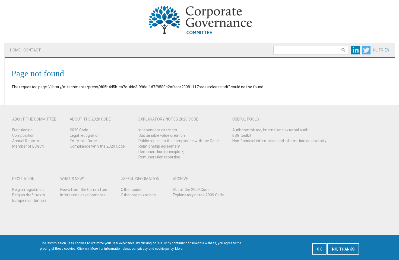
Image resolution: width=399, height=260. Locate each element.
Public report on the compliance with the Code (178, 141)
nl (375, 50)
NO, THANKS (343, 249)
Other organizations (138, 195)
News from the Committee (83, 189)
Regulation (23, 179)
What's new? (72, 179)
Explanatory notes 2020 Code (168, 119)
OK (319, 249)
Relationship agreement (159, 146)
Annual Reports (25, 141)
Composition (23, 135)
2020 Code (79, 130)
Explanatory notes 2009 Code (198, 195)
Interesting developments (83, 195)
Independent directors (157, 130)
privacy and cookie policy (155, 249)
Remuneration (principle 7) (161, 152)
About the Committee (34, 119)
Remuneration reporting (159, 157)
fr (381, 50)
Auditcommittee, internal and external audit (270, 130)
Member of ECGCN (28, 146)
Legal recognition (85, 135)
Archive (180, 179)
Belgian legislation (28, 189)
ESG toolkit (241, 135)
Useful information (140, 179)
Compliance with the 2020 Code (97, 146)
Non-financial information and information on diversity (279, 141)
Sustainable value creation (161, 135)
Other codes (131, 189)
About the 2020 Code (90, 119)
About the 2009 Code (191, 189)
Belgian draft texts (28, 195)
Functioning (22, 130)
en (387, 50)
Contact (32, 50)
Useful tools (245, 119)
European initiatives (29, 200)
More (178, 249)
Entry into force (83, 141)
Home (15, 50)
